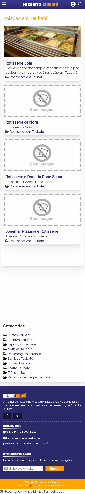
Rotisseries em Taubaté (27, 77)
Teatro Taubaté (19, 368)
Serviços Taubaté (20, 358)
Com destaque (30, 443)
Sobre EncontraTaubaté (21, 432)
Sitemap (55, 482)
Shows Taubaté (19, 363)
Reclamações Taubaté (24, 354)
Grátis (47, 443)
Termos (29, 482)
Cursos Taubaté (19, 335)
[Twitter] (17, 416)
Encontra (40, 4)
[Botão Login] (73, 4)
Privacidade (42, 482)
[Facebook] (7, 416)
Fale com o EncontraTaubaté (24, 438)
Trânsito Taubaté (20, 372)
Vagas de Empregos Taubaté (29, 377)
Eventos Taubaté (20, 340)
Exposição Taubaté (22, 344)
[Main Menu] (4, 4)
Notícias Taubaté (20, 349)
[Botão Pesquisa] (81, 4)
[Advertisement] (32, 297)
